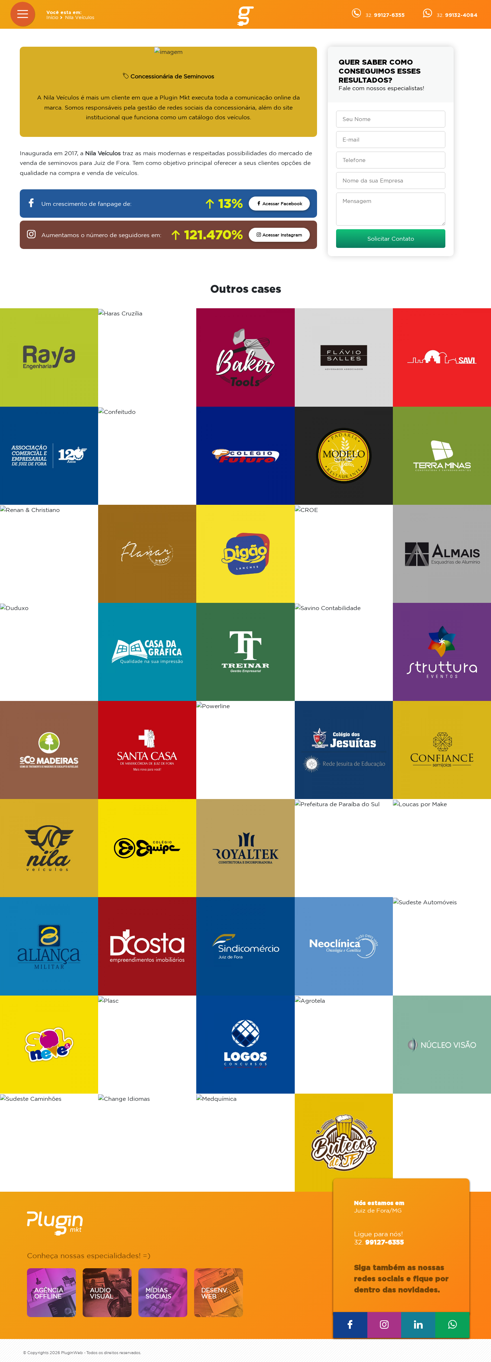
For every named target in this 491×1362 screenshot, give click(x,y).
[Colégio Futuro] (245, 456)
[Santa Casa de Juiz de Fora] (147, 750)
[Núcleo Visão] (442, 1045)
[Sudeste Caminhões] (49, 1143)
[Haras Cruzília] (147, 357)
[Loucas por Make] (442, 848)
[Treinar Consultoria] (245, 652)
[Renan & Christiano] (49, 554)
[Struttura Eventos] (442, 652)
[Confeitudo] (147, 456)
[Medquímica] (245, 1143)
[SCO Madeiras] (49, 750)
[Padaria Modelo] (344, 456)
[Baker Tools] (245, 357)
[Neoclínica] (344, 946)
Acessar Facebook (281, 203)
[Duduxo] (49, 652)
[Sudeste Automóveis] (442, 946)
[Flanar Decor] (147, 554)
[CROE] (344, 554)
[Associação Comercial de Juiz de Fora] (49, 456)
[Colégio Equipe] (147, 848)
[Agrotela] (344, 1045)
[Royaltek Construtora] (245, 848)
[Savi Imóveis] (442, 357)
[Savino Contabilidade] (344, 652)
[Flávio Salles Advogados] (344, 357)
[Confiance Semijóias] (442, 750)
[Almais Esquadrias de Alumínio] (442, 554)
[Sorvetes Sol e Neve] (49, 1045)
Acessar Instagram (281, 234)
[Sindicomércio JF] (245, 946)
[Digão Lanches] (245, 554)
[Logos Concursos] (245, 1045)
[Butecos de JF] (344, 1143)
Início (52, 17)
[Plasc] (147, 1045)
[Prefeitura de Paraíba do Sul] (344, 848)
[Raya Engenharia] (49, 357)
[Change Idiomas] (147, 1143)
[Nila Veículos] (49, 848)
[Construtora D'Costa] (147, 946)
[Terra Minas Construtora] (442, 456)
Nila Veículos (79, 17)
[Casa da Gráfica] (147, 652)
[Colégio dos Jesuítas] (344, 750)
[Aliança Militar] (49, 946)
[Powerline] (245, 750)
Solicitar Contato (390, 238)
